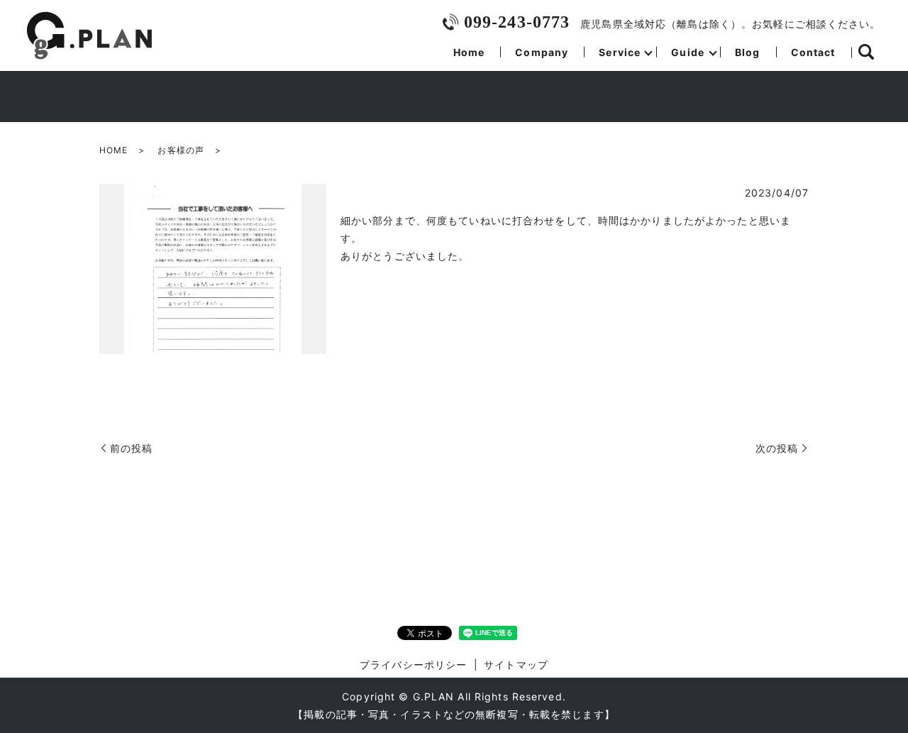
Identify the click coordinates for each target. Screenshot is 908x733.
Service (620, 52)
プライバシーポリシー (413, 664)
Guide (687, 52)
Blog (747, 52)
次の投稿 (776, 448)
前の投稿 (131, 448)
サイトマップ (516, 664)
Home (469, 52)
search (866, 52)
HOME (113, 150)
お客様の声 (180, 150)
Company (541, 52)
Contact (813, 52)
